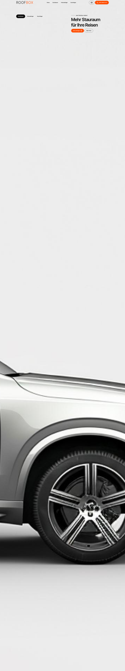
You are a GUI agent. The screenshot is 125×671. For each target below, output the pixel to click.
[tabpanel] (62, 335)
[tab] (20, 16)
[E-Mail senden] (91, 2)
